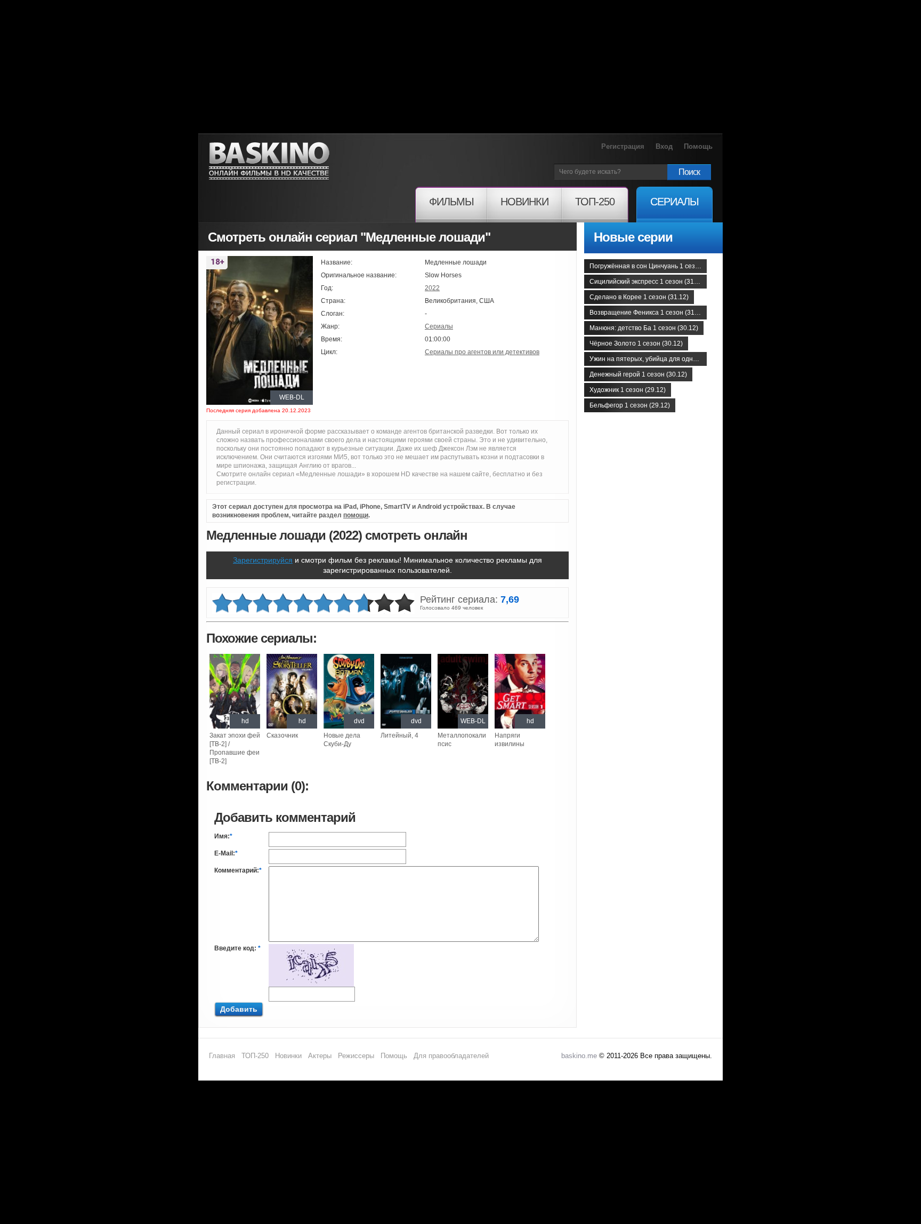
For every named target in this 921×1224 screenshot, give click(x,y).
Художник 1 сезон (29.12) (627, 390)
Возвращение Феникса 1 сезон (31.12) (647, 312)
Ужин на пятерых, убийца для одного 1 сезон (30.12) (648, 359)
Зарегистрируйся (263, 560)
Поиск (689, 172)
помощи (355, 515)
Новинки (288, 1056)
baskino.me (579, 1056)
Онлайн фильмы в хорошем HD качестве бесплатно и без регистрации (269, 161)
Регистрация (622, 146)
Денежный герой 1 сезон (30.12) (638, 374)
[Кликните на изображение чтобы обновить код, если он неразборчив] (311, 948)
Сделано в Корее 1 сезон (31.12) (639, 297)
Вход (664, 146)
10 (404, 603)
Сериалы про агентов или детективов (482, 352)
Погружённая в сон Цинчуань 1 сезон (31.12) (648, 266)
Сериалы (439, 326)
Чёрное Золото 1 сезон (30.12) (636, 343)
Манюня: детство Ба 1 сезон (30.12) (643, 328)
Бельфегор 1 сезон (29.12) (629, 405)
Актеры (320, 1056)
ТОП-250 (255, 1056)
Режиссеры (356, 1056)
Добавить (238, 1009)
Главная (222, 1056)
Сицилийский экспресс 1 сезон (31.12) (647, 281)
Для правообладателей (451, 1056)
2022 (432, 288)
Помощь (698, 146)
